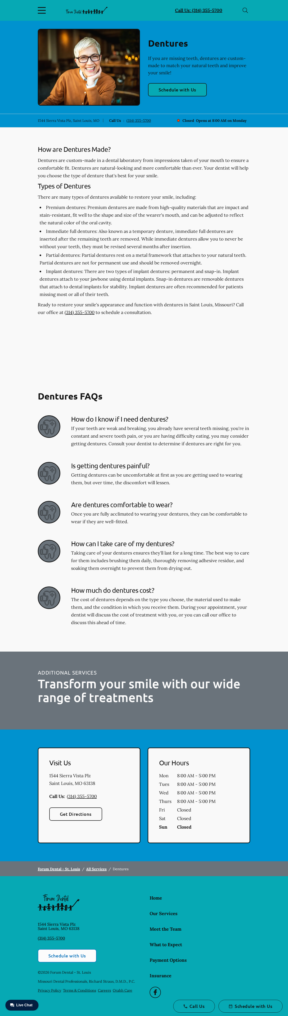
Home (156, 898)
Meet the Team (165, 929)
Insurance (160, 975)
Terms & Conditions (79, 990)
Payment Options (168, 960)
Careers (104, 990)
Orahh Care (122, 990)
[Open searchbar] (245, 10)
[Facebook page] (155, 992)
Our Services (164, 913)
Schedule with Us (177, 90)
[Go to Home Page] (87, 10)
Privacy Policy (49, 990)
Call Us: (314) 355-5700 (198, 10)
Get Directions (76, 814)
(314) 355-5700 (138, 120)
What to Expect (166, 944)
